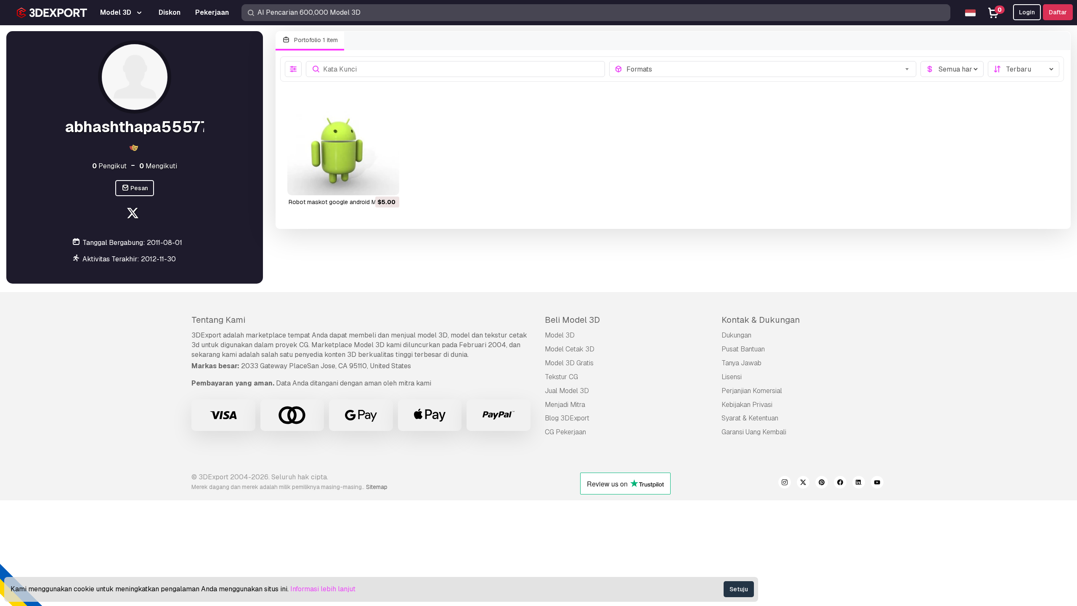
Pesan (138, 188)
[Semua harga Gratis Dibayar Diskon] (952, 69)
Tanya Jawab (741, 363)
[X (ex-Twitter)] (803, 483)
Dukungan (736, 335)
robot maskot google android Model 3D (343, 202)
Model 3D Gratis (569, 363)
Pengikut (109, 166)
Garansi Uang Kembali (754, 432)
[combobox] (769, 69)
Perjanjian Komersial (752, 390)
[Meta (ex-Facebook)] (840, 483)
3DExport (206, 335)
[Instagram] (784, 483)
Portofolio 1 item (315, 40)
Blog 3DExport (567, 418)
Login (1027, 12)
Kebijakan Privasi (747, 404)
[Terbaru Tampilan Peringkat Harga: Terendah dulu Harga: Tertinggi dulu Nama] (1023, 69)
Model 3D (560, 335)
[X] (134, 214)
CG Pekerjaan (565, 432)
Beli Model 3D (572, 319)
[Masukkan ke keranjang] (369, 183)
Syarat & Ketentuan (750, 418)
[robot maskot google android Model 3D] (343, 153)
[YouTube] (877, 483)
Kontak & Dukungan (761, 319)
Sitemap (376, 487)
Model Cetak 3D (569, 349)
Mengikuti (158, 166)
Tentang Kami (218, 319)
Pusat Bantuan (743, 349)
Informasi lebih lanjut (322, 589)
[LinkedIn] (858, 483)
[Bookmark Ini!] (387, 183)
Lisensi (732, 376)
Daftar (1058, 12)
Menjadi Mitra (565, 404)
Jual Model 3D (567, 390)
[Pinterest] (821, 483)
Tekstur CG (561, 376)
